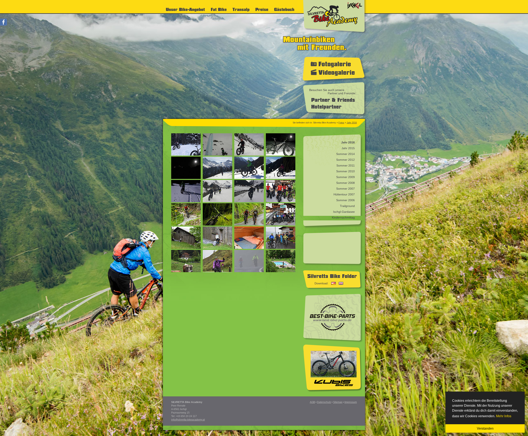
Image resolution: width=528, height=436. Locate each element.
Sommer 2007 (345, 188)
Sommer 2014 (345, 154)
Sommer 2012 (345, 159)
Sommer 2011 (345, 165)
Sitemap (337, 402)
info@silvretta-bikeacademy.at (188, 419)
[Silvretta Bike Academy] (335, 33)
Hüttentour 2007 (344, 194)
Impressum (350, 402)
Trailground (347, 206)
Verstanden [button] (485, 428)
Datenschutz (324, 402)
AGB (312, 402)
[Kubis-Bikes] (334, 378)
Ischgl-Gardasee (344, 211)
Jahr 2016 (352, 122)
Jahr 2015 (348, 148)
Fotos (341, 122)
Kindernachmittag (343, 217)
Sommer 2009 (345, 177)
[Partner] (332, 100)
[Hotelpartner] (325, 108)
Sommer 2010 (345, 171)
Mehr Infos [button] (503, 416)
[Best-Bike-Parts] (332, 331)
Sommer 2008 (345, 182)
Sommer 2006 (345, 200)
